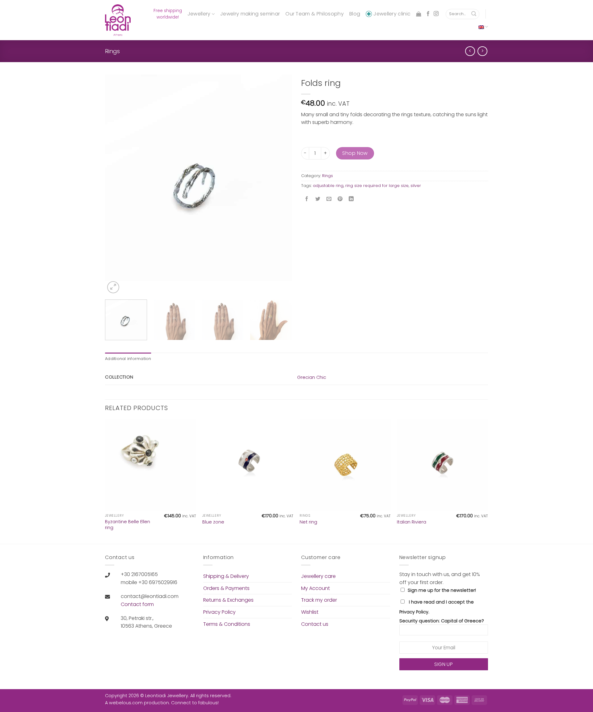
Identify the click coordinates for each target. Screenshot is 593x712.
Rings (112, 51)
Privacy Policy (219, 612)
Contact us (314, 624)
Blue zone (213, 522)
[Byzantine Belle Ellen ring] (150, 465)
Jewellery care (318, 576)
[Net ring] (345, 465)
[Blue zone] (247, 465)
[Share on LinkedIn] (351, 199)
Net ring (308, 522)
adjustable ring (328, 185)
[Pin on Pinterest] (340, 199)
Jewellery (199, 13)
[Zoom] (113, 287)
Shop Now (355, 153)
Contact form (137, 604)
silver (415, 185)
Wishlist (309, 612)
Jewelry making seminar (250, 13)
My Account (315, 588)
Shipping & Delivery (226, 576)
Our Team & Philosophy (314, 13)
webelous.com (126, 703)
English (483, 27)
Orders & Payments (226, 588)
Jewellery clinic (391, 13)
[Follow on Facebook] (428, 14)
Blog (354, 13)
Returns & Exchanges (228, 600)
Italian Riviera (411, 522)
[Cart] (418, 14)
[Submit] (474, 14)
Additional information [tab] (128, 358)
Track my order (319, 600)
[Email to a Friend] (329, 199)
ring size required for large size (377, 185)
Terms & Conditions (226, 624)
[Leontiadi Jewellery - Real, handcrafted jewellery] (118, 20)
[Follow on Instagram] (436, 14)
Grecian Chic (311, 377)
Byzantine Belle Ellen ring (127, 524)
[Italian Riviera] (442, 465)
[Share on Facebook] (307, 199)
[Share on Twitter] (318, 199)
